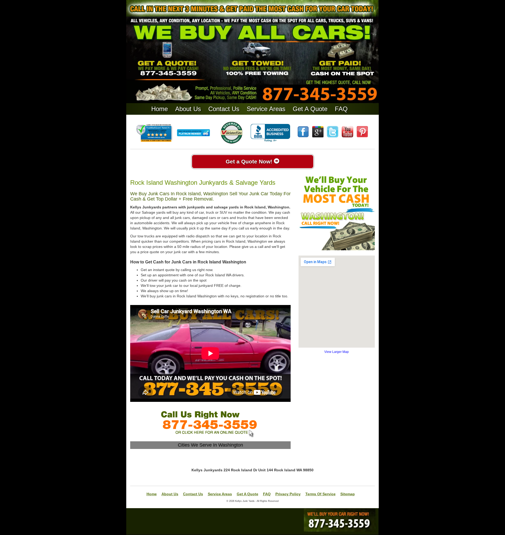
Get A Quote (310, 108)
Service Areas (266, 108)
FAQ (341, 108)
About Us (188, 108)
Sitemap (347, 494)
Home (159, 108)
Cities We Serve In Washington (210, 445)
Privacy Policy (288, 494)
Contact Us (223, 108)
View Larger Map (336, 352)
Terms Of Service (320, 494)
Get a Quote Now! (250, 161)
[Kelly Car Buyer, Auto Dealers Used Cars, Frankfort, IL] (270, 133)
